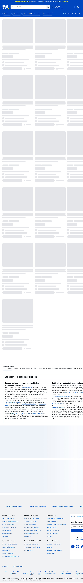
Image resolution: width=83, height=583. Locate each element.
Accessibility (5, 323)
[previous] (3, 144)
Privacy (19, 323)
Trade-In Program (7, 285)
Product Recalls (6, 282)
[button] (57, 7)
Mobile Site (5, 317)
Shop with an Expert (30, 273)
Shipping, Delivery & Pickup (10, 273)
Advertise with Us (52, 273)
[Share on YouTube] (72, 298)
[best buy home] (5, 7)
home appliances (26, 82)
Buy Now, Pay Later (7, 304)
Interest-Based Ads (25, 324)
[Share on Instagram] (77, 298)
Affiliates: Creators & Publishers (56, 276)
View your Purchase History (10, 41)
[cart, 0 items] (78, 7)
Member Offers (28, 301)
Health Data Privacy (39, 325)
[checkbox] (7, 30)
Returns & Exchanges (8, 276)
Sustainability (51, 304)
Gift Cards (5, 288)
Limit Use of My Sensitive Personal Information (66, 324)
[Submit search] (48, 7)
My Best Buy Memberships (32, 295)
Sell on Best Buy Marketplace (55, 270)
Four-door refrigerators (29, 99)
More (77, 14)
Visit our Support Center (31, 270)
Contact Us (27, 288)
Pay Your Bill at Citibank (9, 298)
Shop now (65, 1)
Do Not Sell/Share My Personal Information (50, 324)
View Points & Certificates (32, 298)
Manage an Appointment (31, 279)
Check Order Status (8, 270)
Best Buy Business (52, 285)
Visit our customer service (58, 41)
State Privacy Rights (32, 325)
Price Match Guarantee (9, 279)
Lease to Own (6, 301)
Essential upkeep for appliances (61, 91)
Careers (49, 298)
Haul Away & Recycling (31, 285)
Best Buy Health (51, 279)
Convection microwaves (12, 97)
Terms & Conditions (13, 324)
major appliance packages (35, 108)
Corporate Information (54, 295)
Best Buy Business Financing (10, 307)
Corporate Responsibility (54, 301)
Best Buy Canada (18, 317)
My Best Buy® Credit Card (9, 295)
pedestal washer (40, 104)
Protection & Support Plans (32, 282)
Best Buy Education (53, 282)
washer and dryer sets (17, 108)
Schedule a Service (30, 276)
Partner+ (49, 288)
